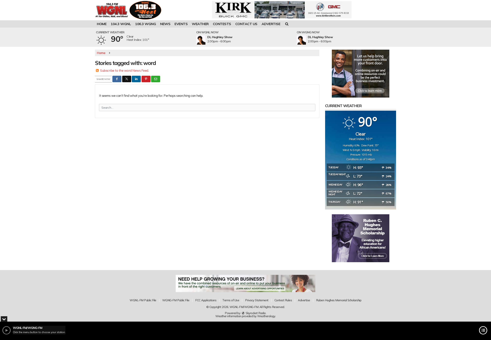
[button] (286, 24)
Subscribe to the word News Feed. (124, 70)
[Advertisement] (282, 9)
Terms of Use (230, 300)
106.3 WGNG (145, 24)
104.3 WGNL (121, 24)
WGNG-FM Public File (175, 300)
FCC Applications (205, 300)
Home (101, 24)
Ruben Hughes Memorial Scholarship (339, 300)
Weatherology (266, 316)
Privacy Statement (257, 300)
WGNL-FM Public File (143, 300)
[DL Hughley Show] (205, 40)
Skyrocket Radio (255, 313)
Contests (222, 24)
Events (181, 24)
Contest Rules (283, 300)
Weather (200, 24)
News (165, 24)
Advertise (271, 24)
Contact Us (246, 24)
